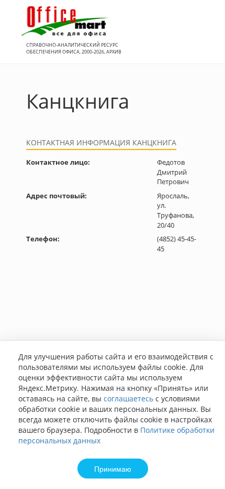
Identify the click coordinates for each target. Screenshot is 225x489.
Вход (201, 37)
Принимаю (112, 468)
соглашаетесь (128, 398)
